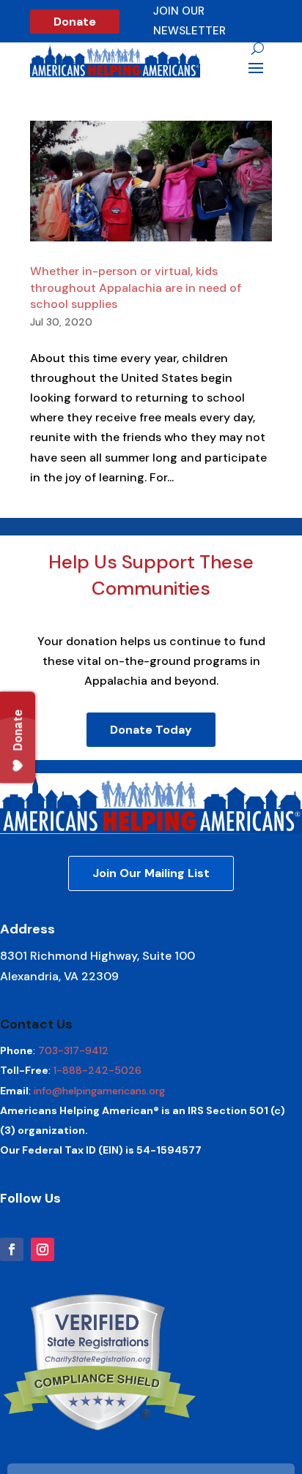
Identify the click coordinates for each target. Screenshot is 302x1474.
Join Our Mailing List (151, 873)
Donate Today (151, 729)
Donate (75, 21)
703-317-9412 (73, 1050)
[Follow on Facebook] (11, 1249)
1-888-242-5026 (97, 1070)
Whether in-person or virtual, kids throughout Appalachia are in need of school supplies (135, 287)
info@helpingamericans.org (99, 1090)
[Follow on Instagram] (42, 1249)
